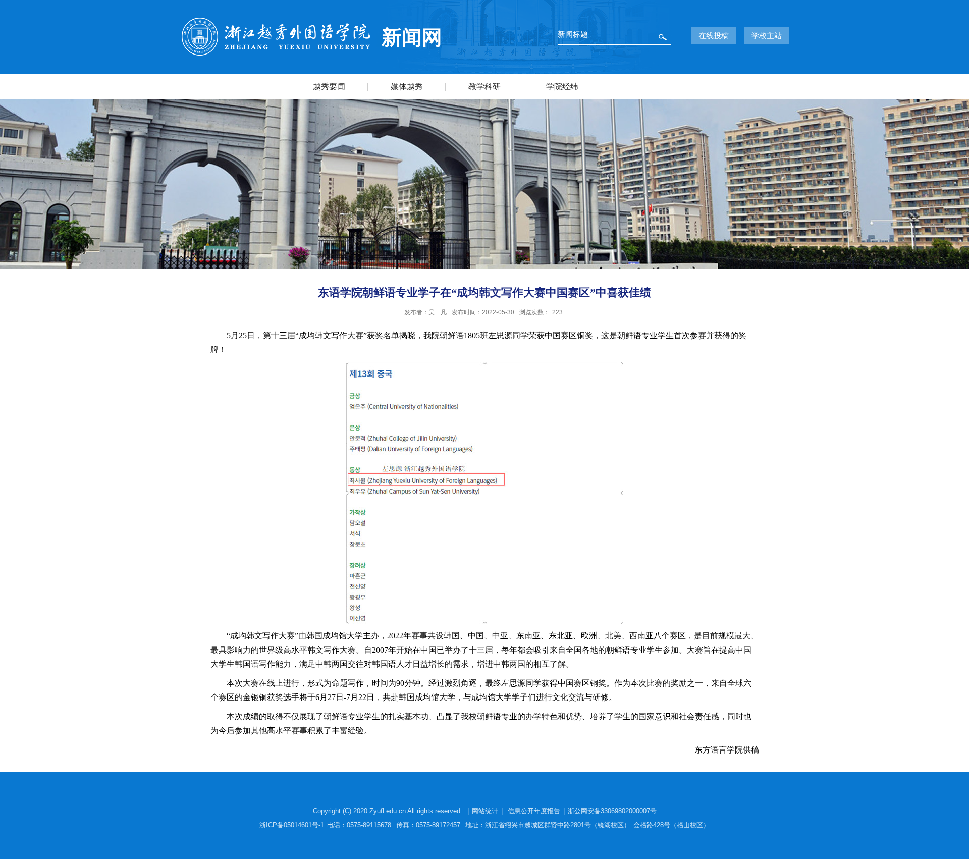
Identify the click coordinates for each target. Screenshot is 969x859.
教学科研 (484, 86)
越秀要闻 (329, 86)
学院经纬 (562, 86)
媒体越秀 (407, 86)
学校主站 (766, 35)
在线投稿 (713, 35)
